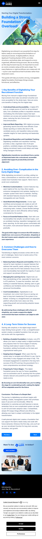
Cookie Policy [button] (11, 515)
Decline (21, 529)
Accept (21, 524)
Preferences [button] (19, 517)
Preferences (21, 534)
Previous (7, 435)
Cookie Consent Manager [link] (10, 502)
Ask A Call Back (10, 450)
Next (35, 435)
